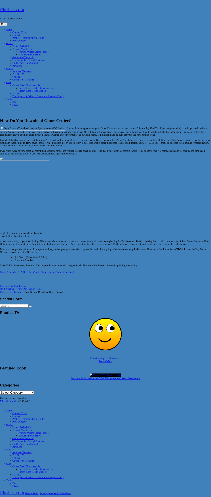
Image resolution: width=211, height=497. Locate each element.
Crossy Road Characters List (26, 85)
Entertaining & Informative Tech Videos (105, 359)
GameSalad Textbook (23, 57)
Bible (15, 102)
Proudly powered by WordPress (55, 493)
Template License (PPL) (30, 54)
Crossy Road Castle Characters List (36, 88)
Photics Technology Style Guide (28, 38)
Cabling (16, 77)
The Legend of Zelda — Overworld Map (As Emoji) (38, 96)
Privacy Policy (19, 40)
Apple (37, 272)
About (9, 29)
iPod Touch (68, 272)
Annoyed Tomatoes (22, 71)
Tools (9, 99)
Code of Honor (19, 32)
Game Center (47, 272)
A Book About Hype (22, 49)
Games (9, 68)
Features (29, 272)
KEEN (15, 104)
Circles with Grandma (23, 79)
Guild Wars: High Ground (25, 63)
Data (8, 82)
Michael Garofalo (8, 401)
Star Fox (16, 93)
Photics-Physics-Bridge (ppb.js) (34, 51)
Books (9, 43)
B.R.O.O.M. (18, 74)
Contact (16, 35)
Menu (3, 24)
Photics (3, 272)
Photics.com (12, 9)
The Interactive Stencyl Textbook (28, 60)
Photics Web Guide (21, 46)
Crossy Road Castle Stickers (32, 90)
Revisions (17, 65)
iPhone (58, 272)
